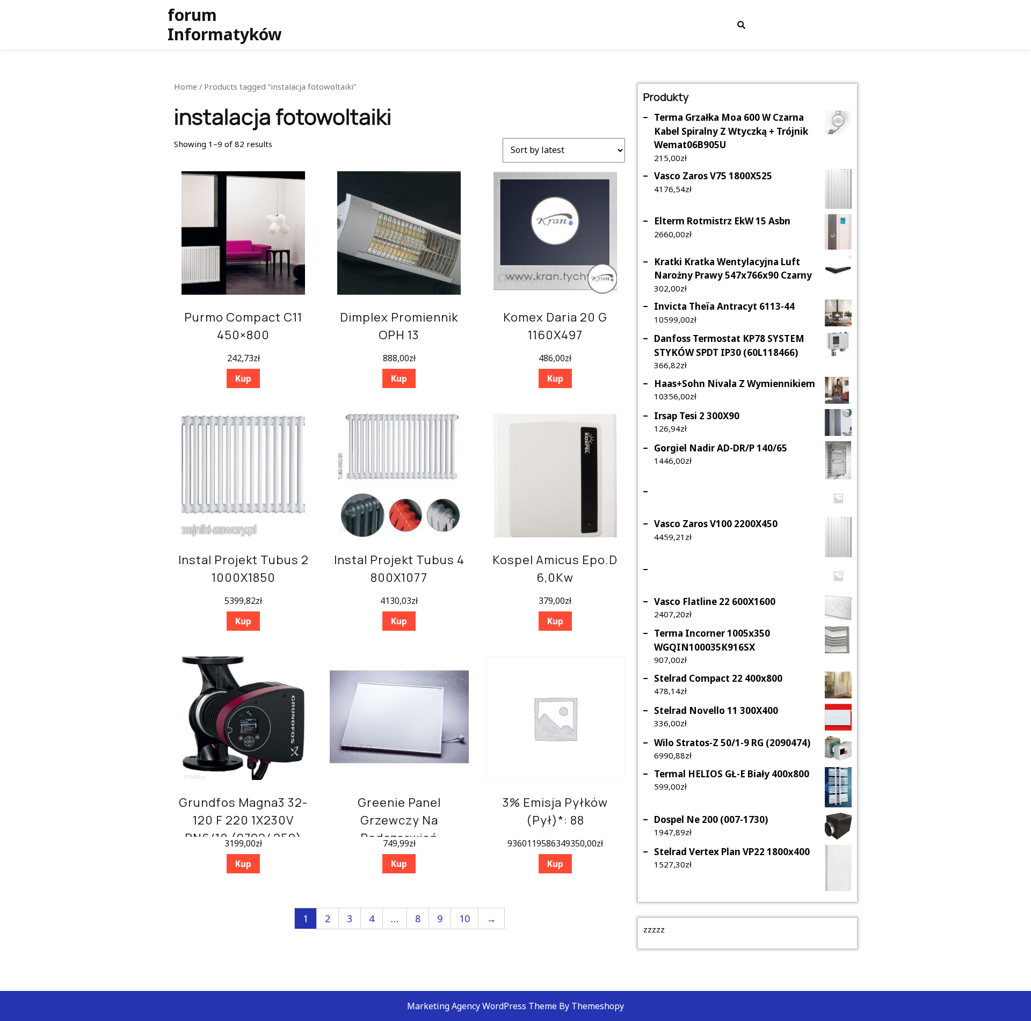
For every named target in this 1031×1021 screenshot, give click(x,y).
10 (464, 918)
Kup (243, 378)
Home (185, 86)
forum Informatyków (225, 24)
